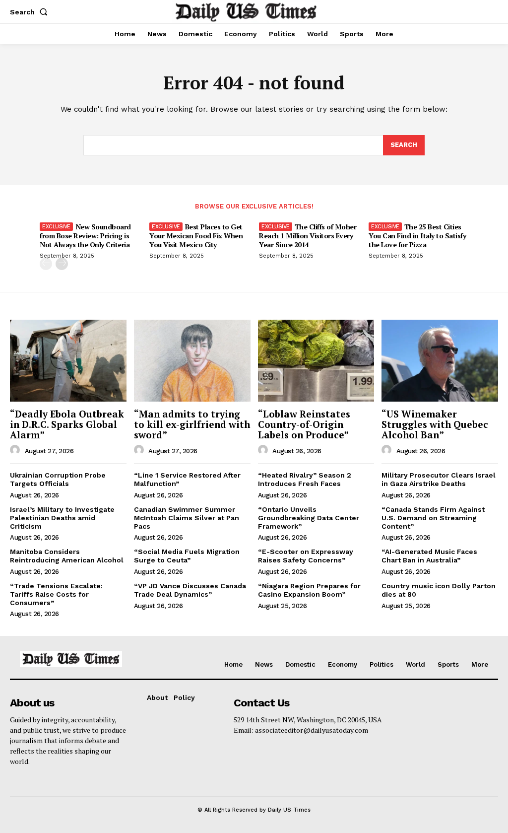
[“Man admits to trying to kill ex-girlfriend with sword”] (192, 360)
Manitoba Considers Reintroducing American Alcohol (67, 556)
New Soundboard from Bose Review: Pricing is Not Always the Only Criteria (85, 235)
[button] (31, 11)
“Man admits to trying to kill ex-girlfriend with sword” (192, 424)
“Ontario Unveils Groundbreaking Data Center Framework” (308, 517)
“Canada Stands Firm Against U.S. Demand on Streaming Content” (433, 517)
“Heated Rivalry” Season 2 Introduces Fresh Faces (304, 479)
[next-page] (62, 264)
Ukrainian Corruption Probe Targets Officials (58, 479)
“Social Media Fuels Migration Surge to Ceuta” (187, 556)
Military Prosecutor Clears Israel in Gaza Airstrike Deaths (438, 479)
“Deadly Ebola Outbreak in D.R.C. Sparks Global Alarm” (67, 424)
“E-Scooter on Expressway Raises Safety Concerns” (305, 556)
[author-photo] (16, 450)
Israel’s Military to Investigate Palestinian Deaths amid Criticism (62, 517)
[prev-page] (46, 264)
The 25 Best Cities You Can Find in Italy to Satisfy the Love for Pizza (417, 235)
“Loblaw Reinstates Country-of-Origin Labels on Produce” (304, 424)
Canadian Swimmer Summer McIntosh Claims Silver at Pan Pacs (186, 517)
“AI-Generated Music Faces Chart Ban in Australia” (429, 556)
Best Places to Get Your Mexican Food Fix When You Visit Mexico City (196, 235)
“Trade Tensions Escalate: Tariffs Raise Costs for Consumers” (56, 594)
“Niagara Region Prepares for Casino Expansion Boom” (309, 590)
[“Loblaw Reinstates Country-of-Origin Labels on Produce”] (316, 360)
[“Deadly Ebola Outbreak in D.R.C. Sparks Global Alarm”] (68, 360)
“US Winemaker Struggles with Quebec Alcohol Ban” (434, 424)
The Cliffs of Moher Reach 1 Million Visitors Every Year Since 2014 (307, 235)
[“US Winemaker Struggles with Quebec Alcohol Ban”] (439, 360)
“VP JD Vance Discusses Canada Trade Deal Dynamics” (190, 590)
